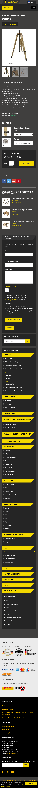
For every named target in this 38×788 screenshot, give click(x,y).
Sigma (7, 522)
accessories (9, 562)
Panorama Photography (14, 535)
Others (7, 585)
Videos (7, 624)
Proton (8, 378)
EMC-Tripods (8, 372)
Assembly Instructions (13, 618)
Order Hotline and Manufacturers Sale (14, 718)
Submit (9, 327)
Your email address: (11, 260)
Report (8, 375)
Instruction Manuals (12, 604)
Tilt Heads (8, 404)
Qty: (5, 163)
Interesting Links (7, 733)
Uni (6, 601)
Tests (7, 608)
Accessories (10, 384)
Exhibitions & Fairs (8, 726)
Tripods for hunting (11, 362)
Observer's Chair (10, 457)
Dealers (4, 706)
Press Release (10, 621)
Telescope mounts (11, 461)
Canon (7, 508)
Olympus (8, 525)
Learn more (19, 313)
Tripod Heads (9, 397)
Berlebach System (11, 428)
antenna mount (10, 555)
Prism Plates (9, 468)
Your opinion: (9, 269)
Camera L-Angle (11, 414)
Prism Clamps (9, 464)
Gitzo (7, 511)
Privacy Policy (11, 300)
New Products (10, 580)
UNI (5, 24)
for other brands (12, 504)
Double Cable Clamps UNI (22, 129)
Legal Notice (32, 780)
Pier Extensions (10, 471)
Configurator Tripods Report (14, 387)
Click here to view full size (20, 64)
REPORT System (10, 484)
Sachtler (7, 518)
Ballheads (8, 400)
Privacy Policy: (11, 286)
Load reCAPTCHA (13, 320)
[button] (4, 181)
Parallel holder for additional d (17, 434)
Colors (7, 614)
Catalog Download (11, 611)
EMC (5, 548)
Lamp (6, 568)
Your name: (9, 251)
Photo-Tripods (10, 358)
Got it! (31, 783)
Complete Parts (10, 538)
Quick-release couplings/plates (17, 420)
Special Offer (10, 591)
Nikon (7, 515)
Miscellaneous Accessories (14, 495)
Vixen (7, 529)
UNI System (9, 488)
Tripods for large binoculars (14, 369)
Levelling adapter (12, 441)
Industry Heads (10, 407)
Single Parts (9, 542)
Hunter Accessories (13, 574)
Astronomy (9, 447)
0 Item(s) (8, 8)
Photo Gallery (6, 730)
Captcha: (8, 304)
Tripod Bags (9, 491)
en (32, 2)
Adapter (7, 454)
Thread (16, 139)
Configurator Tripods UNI (13, 391)
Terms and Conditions (9, 780)
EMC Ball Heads (10, 559)
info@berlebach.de (12, 754)
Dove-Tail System (11, 424)
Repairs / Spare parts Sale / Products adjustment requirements (18, 713)
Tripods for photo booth (13, 365)
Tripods (13, 24)
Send (26, 765)
